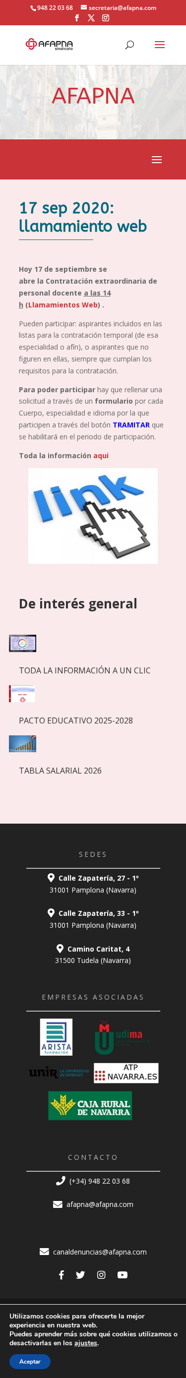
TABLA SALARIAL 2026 (60, 770)
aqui (101, 455)
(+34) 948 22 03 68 (98, 1181)
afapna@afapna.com (98, 1204)
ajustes (85, 1343)
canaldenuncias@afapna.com (99, 1252)
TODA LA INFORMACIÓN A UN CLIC (85, 670)
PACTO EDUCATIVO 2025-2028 (76, 720)
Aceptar (30, 1362)
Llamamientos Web (63, 304)
